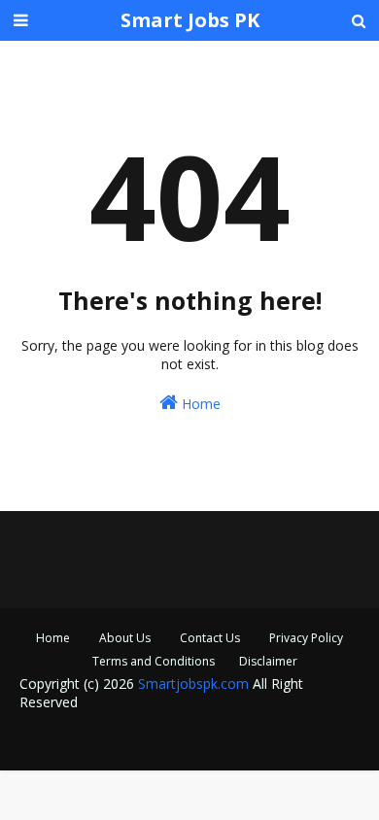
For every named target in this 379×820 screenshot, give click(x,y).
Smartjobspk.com (193, 683)
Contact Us (210, 638)
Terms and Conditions (153, 661)
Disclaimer (268, 661)
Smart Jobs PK (190, 20)
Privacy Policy (306, 638)
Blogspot (173, 743)
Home (199, 403)
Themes (314, 743)
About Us (125, 638)
